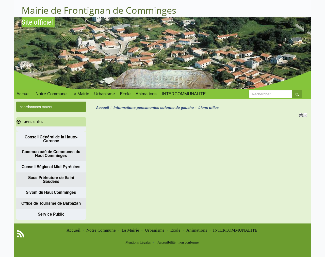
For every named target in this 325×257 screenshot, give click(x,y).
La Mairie (80, 93)
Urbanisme (104, 93)
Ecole (125, 93)
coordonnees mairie (36, 106)
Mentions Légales (138, 242)
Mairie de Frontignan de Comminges (99, 10)
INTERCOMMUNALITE (184, 93)
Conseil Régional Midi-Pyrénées (51, 166)
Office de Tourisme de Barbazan (51, 203)
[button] (305, 114)
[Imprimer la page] (301, 114)
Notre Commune (51, 93)
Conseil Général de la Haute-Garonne (51, 138)
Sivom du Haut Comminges (51, 192)
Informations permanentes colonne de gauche (153, 107)
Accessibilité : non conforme (178, 242)
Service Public (51, 214)
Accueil (23, 93)
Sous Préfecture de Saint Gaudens (51, 179)
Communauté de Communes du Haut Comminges (51, 153)
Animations (146, 93)
